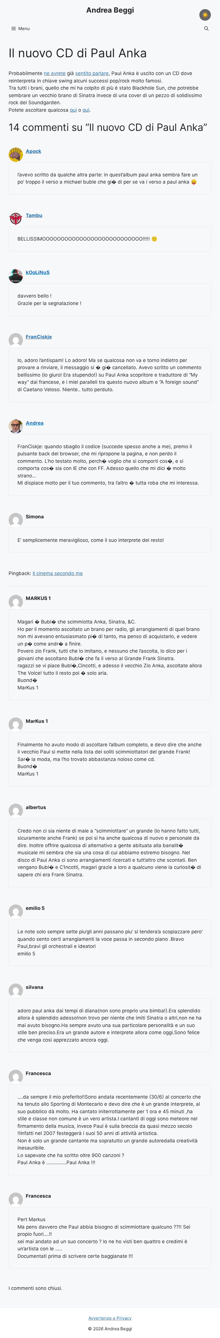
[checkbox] (205, 15)
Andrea (35, 423)
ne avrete (55, 73)
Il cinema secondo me (58, 573)
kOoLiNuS (38, 272)
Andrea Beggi (110, 10)
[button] (206, 28)
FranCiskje (39, 337)
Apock (33, 151)
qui (73, 110)
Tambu (34, 215)
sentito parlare (92, 73)
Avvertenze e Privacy (110, 1318)
